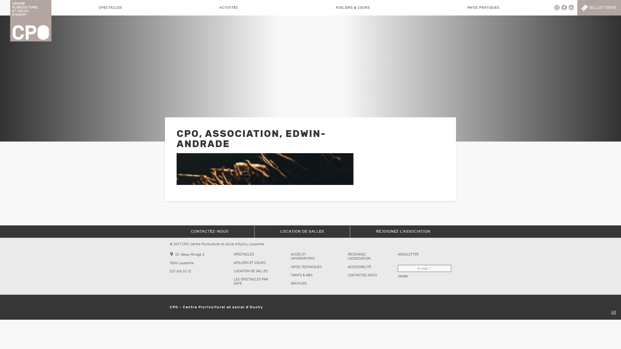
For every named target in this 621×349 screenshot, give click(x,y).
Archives (299, 283)
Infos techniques (306, 267)
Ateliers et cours (249, 263)
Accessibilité (359, 267)
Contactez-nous (362, 275)
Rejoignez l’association (359, 256)
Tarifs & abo (301, 275)
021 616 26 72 (180, 271)
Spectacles (110, 8)
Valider (403, 276)
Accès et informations (303, 256)
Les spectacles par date (251, 281)
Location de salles (251, 271)
